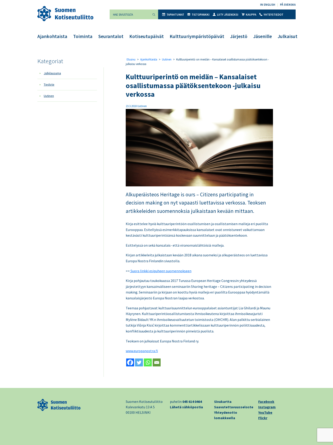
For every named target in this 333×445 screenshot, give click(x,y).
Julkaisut (287, 36)
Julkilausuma (52, 73)
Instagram (267, 407)
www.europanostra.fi (142, 351)
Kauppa (251, 15)
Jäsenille (262, 36)
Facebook (266, 401)
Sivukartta (223, 401)
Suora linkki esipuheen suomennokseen (160, 271)
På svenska (288, 5)
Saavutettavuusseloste (233, 407)
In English (267, 5)
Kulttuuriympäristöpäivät (197, 36)
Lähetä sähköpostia (186, 407)
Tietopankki (201, 15)
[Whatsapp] (148, 362)
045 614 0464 (192, 401)
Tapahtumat (175, 15)
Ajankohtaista (52, 36)
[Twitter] (139, 362)
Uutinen (49, 96)
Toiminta (82, 36)
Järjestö (238, 36)
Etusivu (131, 59)
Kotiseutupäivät (146, 36)
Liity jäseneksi (227, 15)
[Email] (157, 362)
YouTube (265, 412)
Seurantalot (110, 36)
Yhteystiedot (273, 15)
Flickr (262, 418)
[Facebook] (130, 362)
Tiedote (49, 84)
